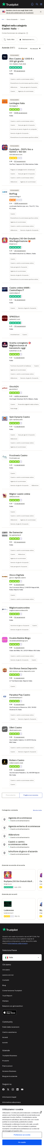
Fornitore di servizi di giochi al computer (23, 129)
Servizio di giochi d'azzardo (19, 133)
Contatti (5, 980)
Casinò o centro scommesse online (22, 79)
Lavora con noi (7, 975)
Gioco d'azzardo (12, 19)
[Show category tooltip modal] (27, 33)
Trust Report (7, 996)
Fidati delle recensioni (10, 1027)
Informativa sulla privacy (18, 943)
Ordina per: (23, 48)
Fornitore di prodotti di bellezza (20, 366)
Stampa (5, 1001)
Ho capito (22, 1142)
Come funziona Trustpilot (12, 991)
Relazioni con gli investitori (12, 1006)
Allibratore (13, 87)
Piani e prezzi (7, 1066)
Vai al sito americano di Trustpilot (20, 13)
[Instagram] (13, 1089)
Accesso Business (9, 1071)
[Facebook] (3, 1089)
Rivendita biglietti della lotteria (28, 404)
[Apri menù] (41, 4)
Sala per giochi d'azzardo (28, 87)
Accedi (5, 1037)
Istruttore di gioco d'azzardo (19, 625)
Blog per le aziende (9, 1076)
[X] (8, 1089)
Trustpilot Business (9, 1056)
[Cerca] (37, 4)
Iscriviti (5, 1043)
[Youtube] (22, 1089)
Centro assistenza (9, 1032)
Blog (4, 985)
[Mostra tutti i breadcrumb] (3, 19)
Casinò (12, 91)
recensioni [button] (19, 71)
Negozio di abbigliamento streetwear (22, 170)
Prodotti (5, 1061)
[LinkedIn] (17, 1089)
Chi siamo (6, 970)
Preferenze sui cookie (22, 1135)
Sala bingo (13, 408)
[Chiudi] (41, 11)
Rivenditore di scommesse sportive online (24, 83)
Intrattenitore (14, 334)
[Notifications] (32, 4)
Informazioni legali (9, 1097)
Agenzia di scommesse (25, 91)
